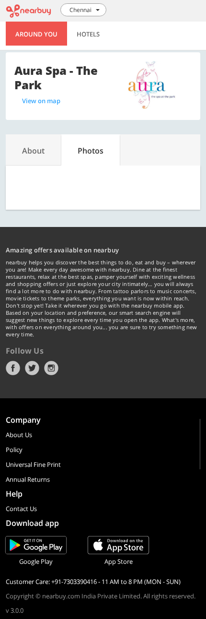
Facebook (13, 368)
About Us (19, 434)
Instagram (51, 368)
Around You (36, 34)
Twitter (32, 368)
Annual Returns (28, 479)
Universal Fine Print (33, 464)
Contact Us (21, 508)
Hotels (88, 34)
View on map (41, 100)
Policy (14, 449)
